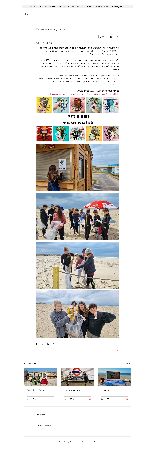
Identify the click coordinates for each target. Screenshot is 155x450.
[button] (128, 14)
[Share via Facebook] (37, 344)
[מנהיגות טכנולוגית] (114, 377)
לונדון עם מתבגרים (72, 390)
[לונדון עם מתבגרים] (77, 377)
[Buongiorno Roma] (40, 377)
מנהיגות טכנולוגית (108, 390)
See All (128, 363)
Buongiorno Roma (35, 390)
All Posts (27, 14)
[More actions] (118, 29)
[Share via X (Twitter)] (42, 344)
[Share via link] (53, 344)
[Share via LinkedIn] (48, 344)
